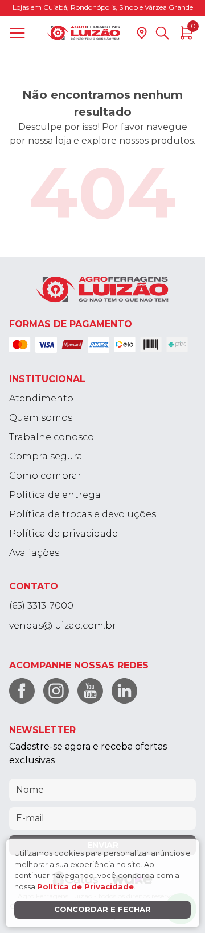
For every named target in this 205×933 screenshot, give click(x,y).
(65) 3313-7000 (41, 605)
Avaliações (34, 552)
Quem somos (40, 417)
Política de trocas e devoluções (82, 514)
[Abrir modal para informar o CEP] (142, 33)
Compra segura (46, 456)
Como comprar (45, 475)
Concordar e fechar (102, 909)
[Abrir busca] (162, 33)
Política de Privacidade (85, 886)
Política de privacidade (63, 533)
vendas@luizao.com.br (62, 625)
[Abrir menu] (19, 33)
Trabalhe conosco (51, 437)
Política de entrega (55, 494)
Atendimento (41, 398)
